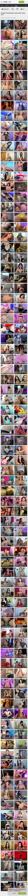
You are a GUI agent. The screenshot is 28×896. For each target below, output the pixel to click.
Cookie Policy (17, 890)
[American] (13, 9)
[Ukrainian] (17, 9)
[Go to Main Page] (8, 1)
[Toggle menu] (1, 2)
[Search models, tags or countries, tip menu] (26, 5)
